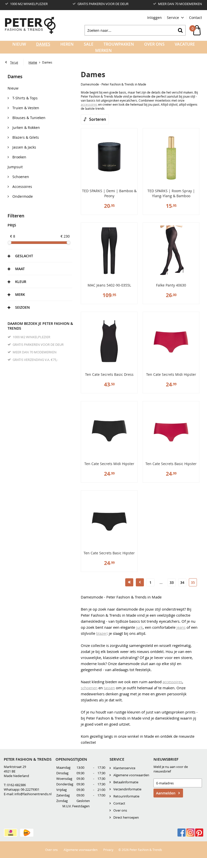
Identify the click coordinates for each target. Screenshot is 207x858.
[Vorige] (140, 582)
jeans (181, 627)
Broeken (18, 157)
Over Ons (154, 44)
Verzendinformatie (127, 789)
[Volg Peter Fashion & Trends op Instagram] (190, 832)
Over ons (120, 810)
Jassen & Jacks (23, 147)
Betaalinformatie (125, 782)
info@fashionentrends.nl (32, 794)
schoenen (89, 687)
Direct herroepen (126, 817)
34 (182, 582)
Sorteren (97, 119)
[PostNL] (27, 832)
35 (193, 582)
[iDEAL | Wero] (10, 832)
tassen (109, 687)
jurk (139, 627)
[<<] (129, 582)
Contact (195, 17)
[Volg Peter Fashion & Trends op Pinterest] (199, 832)
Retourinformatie (126, 796)
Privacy (108, 850)
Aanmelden (165, 793)
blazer (101, 633)
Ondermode (22, 196)
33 (172, 582)
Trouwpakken (119, 44)
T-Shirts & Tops (24, 98)
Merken (103, 50)
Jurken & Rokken (25, 127)
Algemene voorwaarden (131, 775)
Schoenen (20, 176)
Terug (14, 62)
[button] (40, 255)
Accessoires (21, 186)
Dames (43, 44)
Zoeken (180, 30)
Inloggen (154, 17)
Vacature (185, 44)
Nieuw (19, 44)
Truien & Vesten (25, 107)
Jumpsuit (15, 166)
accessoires (89, 104)
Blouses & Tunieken (28, 117)
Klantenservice (124, 768)
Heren (67, 44)
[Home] (30, 25)
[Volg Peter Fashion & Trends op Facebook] (181, 832)
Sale (88, 44)
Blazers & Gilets (25, 137)
